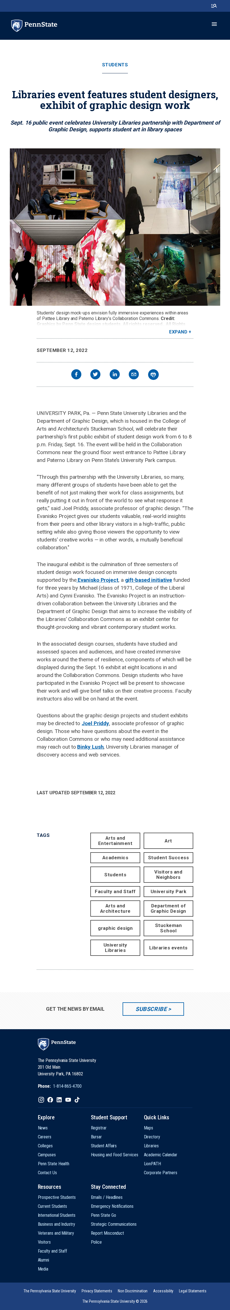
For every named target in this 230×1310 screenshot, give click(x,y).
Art (168, 841)
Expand (178, 332)
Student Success (168, 857)
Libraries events (168, 948)
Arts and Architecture (115, 908)
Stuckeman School (168, 928)
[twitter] (95, 375)
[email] (134, 375)
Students (115, 64)
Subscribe (151, 1009)
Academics (115, 857)
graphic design (115, 928)
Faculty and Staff (115, 891)
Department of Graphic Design (168, 908)
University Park (169, 891)
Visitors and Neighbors (168, 874)
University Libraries (115, 947)
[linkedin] (115, 375)
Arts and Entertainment (115, 840)
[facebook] (76, 375)
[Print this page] (153, 374)
